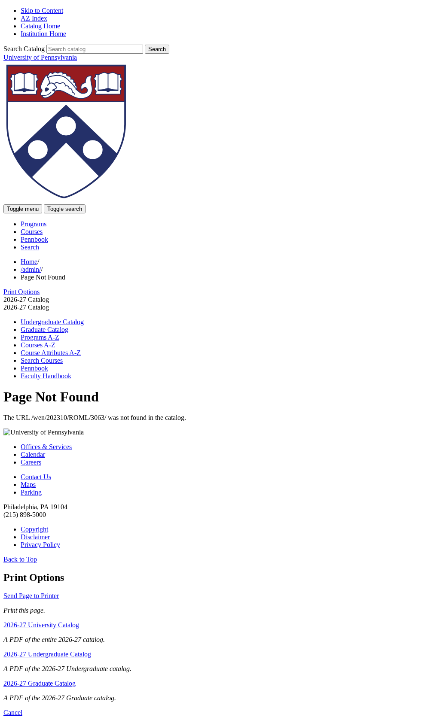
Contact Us (36, 476)
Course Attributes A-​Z (51, 352)
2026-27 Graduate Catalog (39, 683)
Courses (32, 231)
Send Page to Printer (31, 595)
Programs (33, 224)
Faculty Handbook (46, 376)
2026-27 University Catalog (41, 625)
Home (29, 261)
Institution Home (43, 33)
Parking (31, 492)
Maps (28, 484)
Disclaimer (35, 537)
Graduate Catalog (44, 329)
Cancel (12, 712)
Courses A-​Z (38, 345)
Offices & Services (46, 446)
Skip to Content (42, 10)
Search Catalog (24, 48)
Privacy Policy (40, 544)
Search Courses (42, 360)
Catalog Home (40, 26)
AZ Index (34, 18)
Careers (31, 462)
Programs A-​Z (40, 337)
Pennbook (34, 239)
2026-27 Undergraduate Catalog (47, 654)
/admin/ (31, 269)
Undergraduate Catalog (52, 321)
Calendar (33, 454)
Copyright (34, 529)
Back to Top (20, 559)
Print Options (21, 291)
